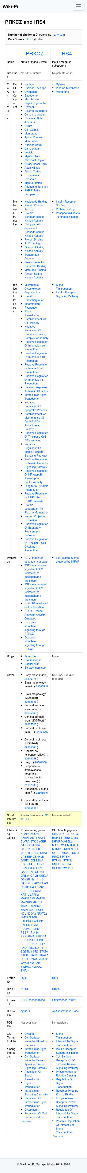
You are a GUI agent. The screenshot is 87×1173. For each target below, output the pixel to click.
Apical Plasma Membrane (33, 139)
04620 (56, 989)
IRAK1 (41, 887)
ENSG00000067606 (33, 1000)
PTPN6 (67, 860)
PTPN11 (57, 860)
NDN (67, 849)
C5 (46, 815)
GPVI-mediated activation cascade (36, 559)
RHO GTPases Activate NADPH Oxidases (34, 614)
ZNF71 (25, 970)
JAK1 (38, 891)
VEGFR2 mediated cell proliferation (36, 605)
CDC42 (35, 853)
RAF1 (34, 944)
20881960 (41, 762)
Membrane (30, 133)
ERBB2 (65, 838)
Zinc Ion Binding (34, 247)
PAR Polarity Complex (32, 192)
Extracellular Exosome (32, 177)
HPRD (29, 39)
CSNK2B (38, 857)
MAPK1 (37, 902)
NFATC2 (42, 913)
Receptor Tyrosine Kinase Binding (67, 1092)
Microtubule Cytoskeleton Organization (32, 288)
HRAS (44, 883)
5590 (24, 978)
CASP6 (35, 845)
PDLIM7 (26, 929)
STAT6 (43, 951)
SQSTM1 (26, 951)
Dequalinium (31, 664)
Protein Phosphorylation (34, 298)
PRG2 (24, 940)
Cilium (28, 126)
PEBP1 (25, 932)
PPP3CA (40, 936)
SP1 (44, 948)
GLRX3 (39, 872)
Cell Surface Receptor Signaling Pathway (36, 1041)
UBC (23, 959)
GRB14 (25, 875)
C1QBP (41, 841)
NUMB (33, 917)
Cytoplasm (31, 92)
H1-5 (40, 879)
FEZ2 (24, 868)
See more (27, 1121)
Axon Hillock (32, 167)
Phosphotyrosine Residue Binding (66, 1073)
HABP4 (25, 883)
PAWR (36, 925)
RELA (42, 944)
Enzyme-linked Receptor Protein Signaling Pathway (67, 1102)
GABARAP (27, 872)
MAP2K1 (41, 898)
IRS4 (66, 53)
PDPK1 (36, 929)
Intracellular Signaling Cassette (36, 1092)
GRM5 (34, 875)
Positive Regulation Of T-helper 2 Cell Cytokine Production (36, 544)
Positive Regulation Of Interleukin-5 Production (36, 379)
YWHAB (35, 963)
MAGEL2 (66, 841)
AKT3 (41, 838)
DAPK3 (25, 860)
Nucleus (29, 84)
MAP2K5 (26, 902)
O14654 (74, 1011)
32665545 (42, 686)
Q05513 (25, 1011)
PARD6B (37, 921)
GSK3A (43, 875)
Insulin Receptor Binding (66, 203)
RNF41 (56, 864)
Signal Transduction (32, 313)
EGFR (24, 864)
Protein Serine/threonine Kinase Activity (34, 216)
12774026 (58, 34)
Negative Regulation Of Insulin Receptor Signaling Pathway (35, 449)
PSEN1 (25, 944)
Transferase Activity (31, 256)
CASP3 (25, 845)
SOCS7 (56, 868)
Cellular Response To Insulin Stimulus (36, 389)
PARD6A (26, 921)
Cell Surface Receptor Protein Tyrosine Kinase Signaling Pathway (35, 1062)
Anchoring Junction (36, 186)
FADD (32, 864)
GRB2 (74, 838)
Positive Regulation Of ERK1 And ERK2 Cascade (36, 497)
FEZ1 (40, 864)
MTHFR (25, 819)
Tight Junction (33, 183)
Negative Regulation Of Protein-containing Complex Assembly (36, 332)
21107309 (30, 785)
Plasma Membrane (36, 111)
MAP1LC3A (59, 845)
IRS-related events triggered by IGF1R (67, 559)
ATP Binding (32, 243)
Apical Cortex (32, 171)
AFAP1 (25, 838)
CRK (55, 834)
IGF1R (56, 841)
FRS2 (31, 868)
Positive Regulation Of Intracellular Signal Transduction (68, 1126)
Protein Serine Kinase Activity (33, 275)
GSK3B (25, 879)
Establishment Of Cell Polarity (35, 321)
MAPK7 (36, 906)
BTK (33, 841)
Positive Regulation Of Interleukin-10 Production (36, 345)
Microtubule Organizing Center (35, 101)
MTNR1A (72, 845)
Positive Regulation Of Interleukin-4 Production (36, 368)
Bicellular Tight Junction (33, 120)
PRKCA (33, 940)
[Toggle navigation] (78, 6)
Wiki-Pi (10, 6)
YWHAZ (37, 967)
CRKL (62, 834)
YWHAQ (26, 967)
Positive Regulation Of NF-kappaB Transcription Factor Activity (36, 476)
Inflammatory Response (32, 305)
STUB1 (25, 955)
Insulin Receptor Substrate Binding (35, 264)
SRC (36, 951)
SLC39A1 (35, 948)
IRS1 (24, 891)
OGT (55, 853)
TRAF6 (43, 955)
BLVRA (25, 841)
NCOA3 (31, 913)
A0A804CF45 (60, 1011)
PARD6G (26, 925)
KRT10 (25, 894)
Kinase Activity (33, 251)
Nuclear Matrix (33, 145)
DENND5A (36, 860)
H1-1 (34, 879)
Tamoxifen (30, 656)
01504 (24, 989)
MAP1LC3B (28, 898)
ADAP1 (25, 834)
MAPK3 (25, 906)
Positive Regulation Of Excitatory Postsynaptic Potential (36, 529)
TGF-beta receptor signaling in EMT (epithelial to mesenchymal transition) (35, 572)
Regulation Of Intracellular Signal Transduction (35, 1102)
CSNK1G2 (73, 834)
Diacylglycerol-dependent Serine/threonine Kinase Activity (34, 230)
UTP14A (32, 959)
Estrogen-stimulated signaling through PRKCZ (34, 628)
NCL (23, 913)
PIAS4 (35, 932)
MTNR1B (57, 849)
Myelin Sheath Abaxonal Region (34, 158)
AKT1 (33, 838)
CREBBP (26, 857)
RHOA (25, 948)
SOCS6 (66, 864)
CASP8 (35, 849)
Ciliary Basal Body (35, 164)
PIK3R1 (74, 853)
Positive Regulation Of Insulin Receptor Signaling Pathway (36, 463)
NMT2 (24, 917)
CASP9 (25, 853)
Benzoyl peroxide (35, 667)
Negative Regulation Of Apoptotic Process (35, 406)
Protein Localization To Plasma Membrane (36, 508)
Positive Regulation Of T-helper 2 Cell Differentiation (36, 436)
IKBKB (25, 887)
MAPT (25, 910)
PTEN (65, 857)
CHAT (43, 853)
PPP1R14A (28, 936)
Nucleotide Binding (35, 201)
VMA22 (43, 959)
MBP (32, 910)
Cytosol (29, 107)
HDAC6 (35, 883)
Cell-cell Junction (34, 114)
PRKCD (43, 940)
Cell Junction (32, 148)
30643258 (30, 758)
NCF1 (39, 910)
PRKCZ (35, 53)
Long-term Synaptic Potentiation (36, 488)
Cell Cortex (31, 130)
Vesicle (28, 152)
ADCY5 (34, 834)
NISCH (75, 849)
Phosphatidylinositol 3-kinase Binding (68, 215)
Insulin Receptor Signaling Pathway (67, 294)
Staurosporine (32, 660)
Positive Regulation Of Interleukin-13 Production (36, 357)
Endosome (31, 95)
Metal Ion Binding (35, 270)
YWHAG (67, 868)
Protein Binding (33, 239)
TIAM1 (34, 955)
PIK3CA (64, 853)
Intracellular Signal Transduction (35, 396)
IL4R (33, 887)
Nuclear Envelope (35, 88)
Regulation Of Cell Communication (35, 1115)
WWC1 (25, 963)
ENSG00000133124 (64, 1000)
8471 (55, 978)
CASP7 (25, 849)
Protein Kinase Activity (33, 207)
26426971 (30, 679)
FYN (39, 868)
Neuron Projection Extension (35, 518)
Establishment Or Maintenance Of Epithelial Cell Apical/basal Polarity (35, 421)
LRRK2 (34, 894)
